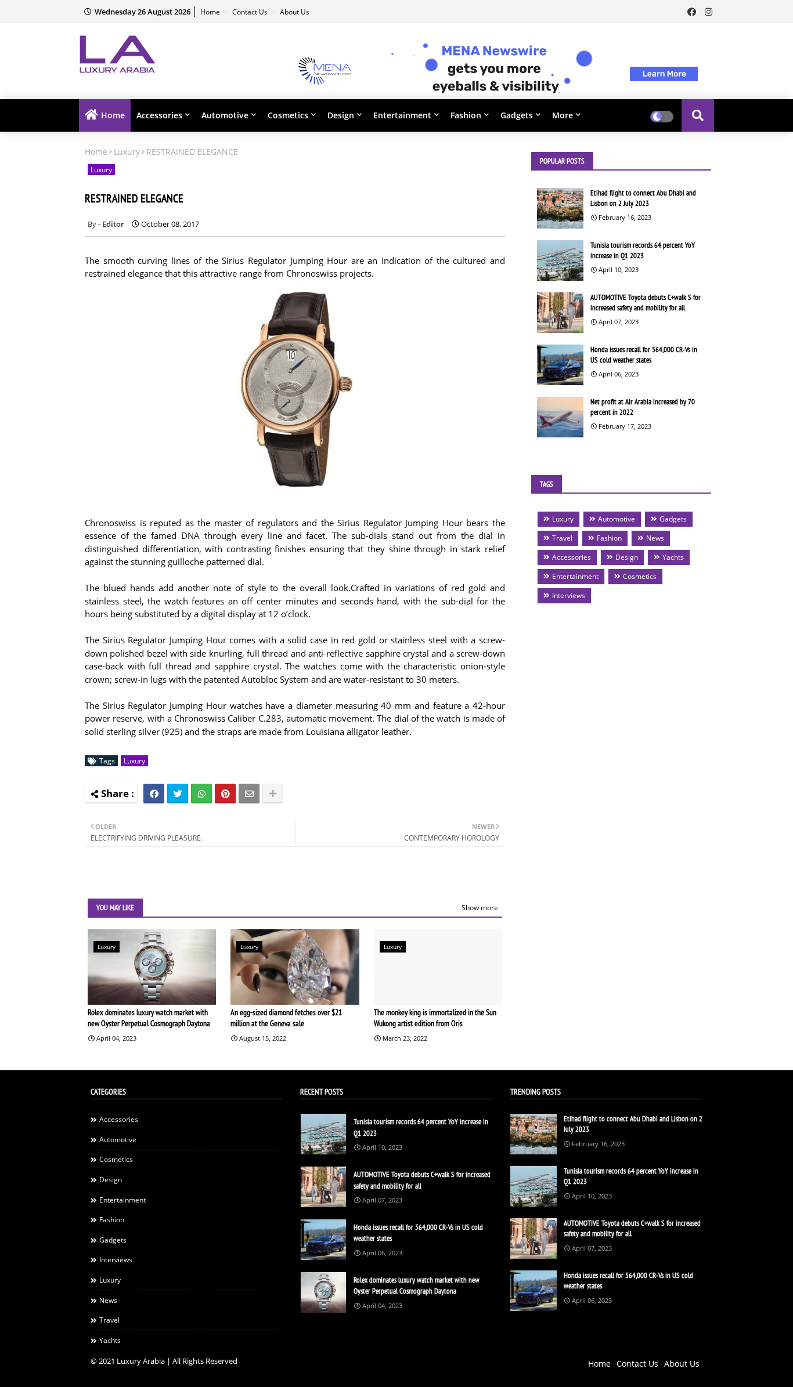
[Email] (249, 793)
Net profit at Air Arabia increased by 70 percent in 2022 (642, 407)
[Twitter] (177, 793)
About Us (294, 12)
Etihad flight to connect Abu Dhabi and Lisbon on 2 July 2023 (643, 198)
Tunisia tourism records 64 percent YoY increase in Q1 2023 (642, 250)
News (655, 538)
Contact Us (250, 12)
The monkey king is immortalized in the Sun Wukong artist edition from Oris (435, 1018)
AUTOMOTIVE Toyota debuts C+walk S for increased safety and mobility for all (645, 302)
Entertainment (402, 115)
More (562, 115)
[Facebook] (153, 793)
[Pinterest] (225, 793)
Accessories (159, 115)
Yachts (673, 557)
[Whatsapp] (201, 793)
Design (340, 115)
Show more (480, 907)
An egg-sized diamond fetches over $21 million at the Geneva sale (286, 1018)
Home (211, 12)
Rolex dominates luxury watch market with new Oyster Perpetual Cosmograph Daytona (149, 1018)
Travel (562, 538)
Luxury (127, 151)
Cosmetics (288, 115)
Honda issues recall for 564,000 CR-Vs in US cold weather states (643, 355)
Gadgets (516, 115)
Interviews (568, 595)
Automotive (224, 115)
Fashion (465, 115)
